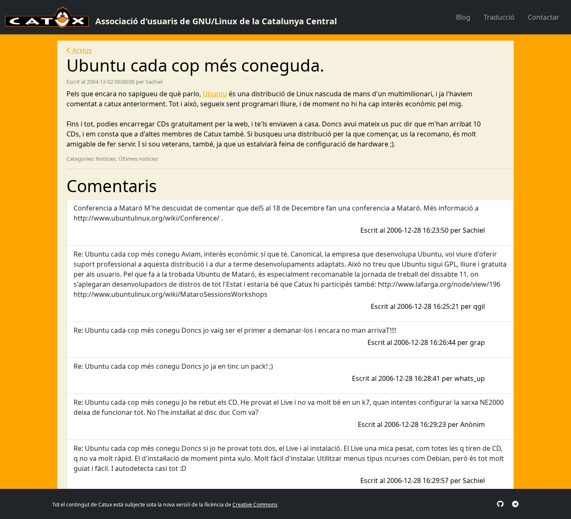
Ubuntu (215, 93)
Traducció (499, 17)
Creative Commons (255, 504)
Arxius (81, 50)
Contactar (543, 17)
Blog (463, 17)
